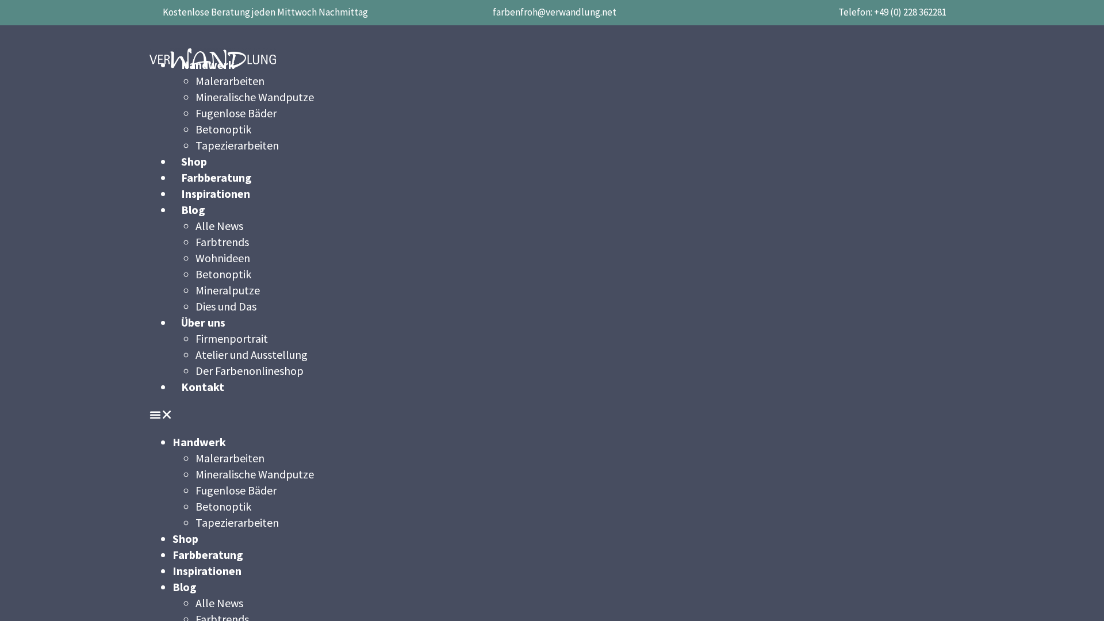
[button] (552, 415)
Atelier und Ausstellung (251, 354)
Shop (194, 161)
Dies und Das (225, 306)
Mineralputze (227, 290)
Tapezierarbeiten (237, 145)
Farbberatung (216, 177)
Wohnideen (222, 258)
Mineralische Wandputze (254, 97)
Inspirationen (215, 193)
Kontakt (202, 386)
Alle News (219, 225)
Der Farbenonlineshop (249, 370)
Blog (193, 209)
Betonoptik (223, 129)
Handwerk (199, 442)
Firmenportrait (231, 338)
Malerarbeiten (229, 81)
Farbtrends (222, 242)
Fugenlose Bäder (236, 113)
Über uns (203, 322)
